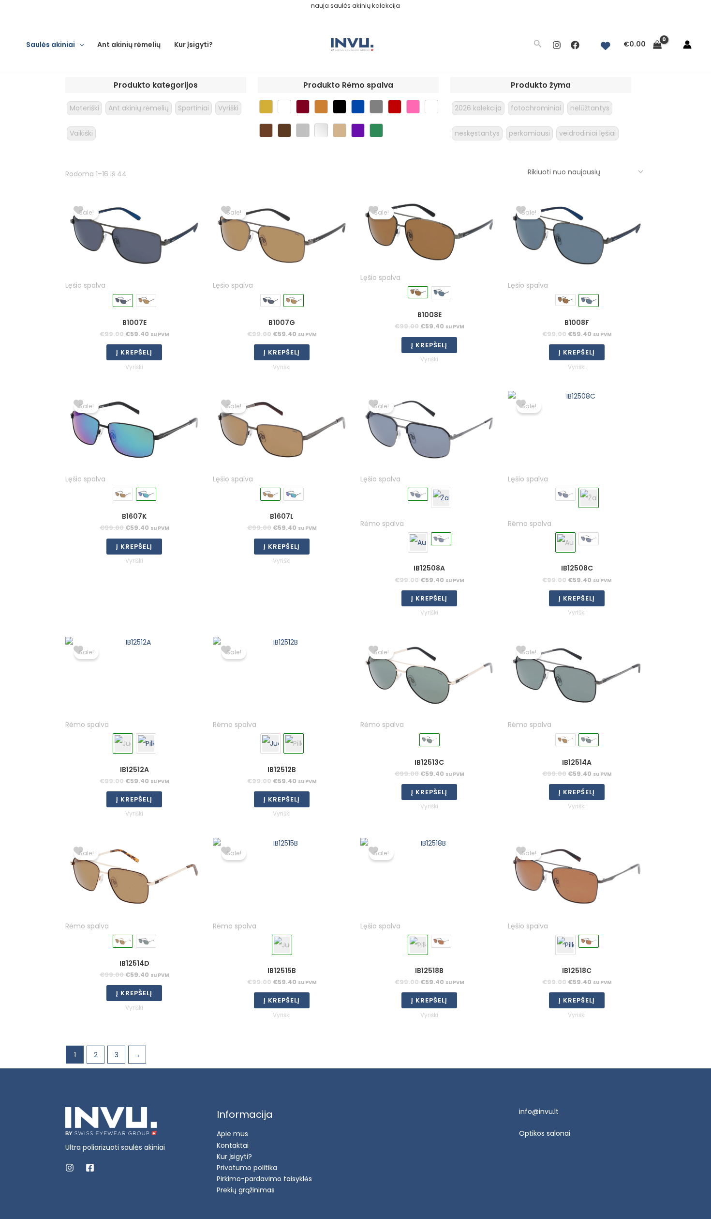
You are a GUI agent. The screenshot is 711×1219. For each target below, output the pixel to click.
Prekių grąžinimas (246, 1190)
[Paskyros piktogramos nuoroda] (687, 44)
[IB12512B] (146, 743)
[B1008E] (565, 300)
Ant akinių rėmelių (129, 44)
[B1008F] (441, 292)
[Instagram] (556, 45)
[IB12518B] (565, 945)
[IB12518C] (441, 941)
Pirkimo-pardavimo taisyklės (264, 1179)
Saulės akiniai (50, 44)
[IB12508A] (565, 494)
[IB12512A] (270, 743)
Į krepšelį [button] (134, 352)
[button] (79, 44)
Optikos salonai (544, 1133)
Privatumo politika (247, 1168)
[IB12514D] (565, 739)
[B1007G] (146, 300)
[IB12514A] (146, 941)
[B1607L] (123, 494)
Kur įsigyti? (193, 44)
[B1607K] (293, 494)
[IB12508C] (441, 498)
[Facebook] (575, 45)
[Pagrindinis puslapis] (111, 1121)
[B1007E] (270, 300)
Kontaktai (233, 1145)
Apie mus (232, 1134)
